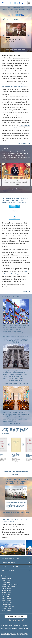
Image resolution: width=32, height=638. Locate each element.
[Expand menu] (16, 562)
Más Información (15, 423)
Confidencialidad (17, 627)
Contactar (24, 628)
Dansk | (6, 580)
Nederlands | (7, 602)
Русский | (6, 608)
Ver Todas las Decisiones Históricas (15, 513)
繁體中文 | (6, 578)
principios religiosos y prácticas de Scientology (16, 85)
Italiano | (6, 596)
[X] (18, 620)
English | (6, 582)
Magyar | (7, 600)
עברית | (6, 594)
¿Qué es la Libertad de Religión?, (15, 272)
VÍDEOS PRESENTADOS (11, 19)
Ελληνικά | (6, 592)
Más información (23, 143)
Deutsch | (6, 588)
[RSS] (10, 620)
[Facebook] (23, 620)
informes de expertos (9, 128)
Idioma (3, 576)
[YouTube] (14, 620)
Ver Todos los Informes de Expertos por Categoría (16, 473)
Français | (6, 590)
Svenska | (6, 610)
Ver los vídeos (15, 189)
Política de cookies (9, 628)
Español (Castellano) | (10, 584)
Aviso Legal (18, 628)
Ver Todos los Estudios (15, 380)
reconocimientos (24, 125)
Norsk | (6, 604)
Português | (8, 606)
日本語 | (6, 598)
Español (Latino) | (8, 586)
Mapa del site (4, 630)
